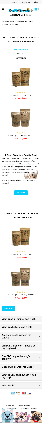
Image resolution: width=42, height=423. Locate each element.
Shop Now (8, 308)
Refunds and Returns (29, 408)
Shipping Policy (11, 408)
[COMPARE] (29, 78)
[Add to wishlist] (19, 78)
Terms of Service (24, 406)
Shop (36, 2)
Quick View (23, 78)
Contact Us (26, 2)
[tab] (21, 49)
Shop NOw (21, 193)
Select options (13, 78)
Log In (14, 2)
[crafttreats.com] (21, 10)
